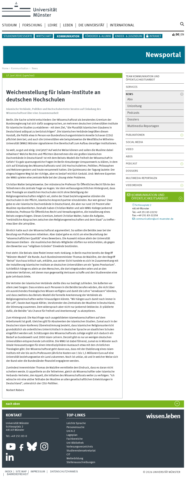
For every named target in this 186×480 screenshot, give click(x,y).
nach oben (13, 404)
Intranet (155, 36)
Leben (68, 25)
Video (129, 149)
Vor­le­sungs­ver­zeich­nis (79, 446)
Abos (129, 156)
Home (5, 68)
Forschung (32, 25)
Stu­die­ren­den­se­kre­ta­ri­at (81, 450)
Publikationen (135, 135)
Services (132, 87)
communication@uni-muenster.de (154, 219)
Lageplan (71, 435)
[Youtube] (11, 447)
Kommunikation (20, 68)
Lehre (52, 25)
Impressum (38, 471)
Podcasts (133, 112)
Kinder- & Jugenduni (128, 36)
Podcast (131, 163)
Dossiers (133, 119)
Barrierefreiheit (17, 474)
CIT (68, 454)
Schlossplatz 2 (143, 205)
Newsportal (163, 55)
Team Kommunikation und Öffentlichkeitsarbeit (142, 78)
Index (8, 471)
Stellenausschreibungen (80, 462)
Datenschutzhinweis (64, 471)
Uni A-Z (70, 431)
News (35, 68)
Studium (9, 25)
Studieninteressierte (17, 36)
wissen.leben (163, 416)
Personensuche (75, 427)
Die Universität (91, 25)
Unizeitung (134, 106)
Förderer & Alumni (98, 36)
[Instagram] (44, 447)
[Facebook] (21, 447)
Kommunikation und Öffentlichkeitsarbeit (149, 196)
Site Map (21, 471)
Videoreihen (134, 185)
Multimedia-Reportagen (143, 126)
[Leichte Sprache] (173, 34)
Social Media (134, 142)
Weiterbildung (74, 458)
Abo (130, 99)
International (122, 25)
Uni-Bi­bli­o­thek (75, 443)
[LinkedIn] (10, 458)
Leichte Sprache (76, 423)
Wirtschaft (43, 36)
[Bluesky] (32, 447)
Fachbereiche (74, 439)
